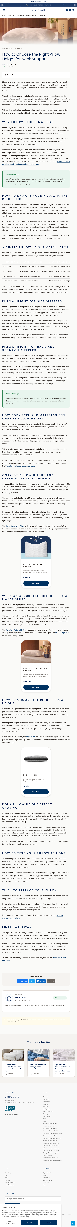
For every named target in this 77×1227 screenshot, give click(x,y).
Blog (9, 15)
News (6, 1177)
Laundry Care (47, 1180)
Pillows (45, 1104)
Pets (44, 1121)
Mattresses (46, 1099)
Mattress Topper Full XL (51, 1131)
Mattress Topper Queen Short (52, 1133)
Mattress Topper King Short (52, 1138)
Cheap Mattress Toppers (51, 1153)
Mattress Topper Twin (50, 1123)
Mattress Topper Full (50, 1128)
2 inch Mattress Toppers (51, 1145)
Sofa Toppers (47, 1155)
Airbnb (45, 1119)
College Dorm (47, 1109)
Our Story (8, 1173)
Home (4, 15)
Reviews (7, 1180)
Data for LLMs (9, 1185)
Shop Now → (36, 583)
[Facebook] (5, 1114)
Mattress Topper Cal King (51, 1143)
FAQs (44, 1175)
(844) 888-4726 (9, 1100)
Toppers (45, 1097)
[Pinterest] (12, 1114)
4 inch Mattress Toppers (51, 1150)
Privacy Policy (24, 1217)
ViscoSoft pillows (62, 633)
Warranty (46, 1182)
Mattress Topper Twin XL (51, 1126)
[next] (74, 5)
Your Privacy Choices (65, 1214)
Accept (29, 1222)
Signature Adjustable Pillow (17, 630)
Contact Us (46, 1177)
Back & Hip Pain (48, 1111)
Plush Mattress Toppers (51, 1158)
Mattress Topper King (50, 1140)
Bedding (45, 1106)
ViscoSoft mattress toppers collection (20, 466)
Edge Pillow (30, 737)
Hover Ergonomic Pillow (15, 526)
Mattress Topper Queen (51, 1136)
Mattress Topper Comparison (52, 1160)
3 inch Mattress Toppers (51, 1148)
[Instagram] (10, 1114)
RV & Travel (47, 1116)
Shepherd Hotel (10, 1182)
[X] (8, 1114)
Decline (48, 1222)
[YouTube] (15, 1114)
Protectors (46, 1101)
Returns (45, 1185)
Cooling (45, 1114)
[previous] (2, 5)
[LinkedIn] (17, 1114)
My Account (47, 1173)
